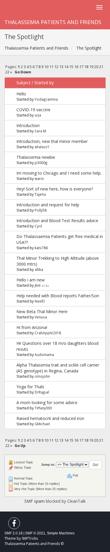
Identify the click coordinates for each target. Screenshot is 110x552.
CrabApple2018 (48, 332)
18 (86, 66)
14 (66, 66)
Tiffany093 (43, 408)
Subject (23, 82)
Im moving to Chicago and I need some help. (58, 173)
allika (39, 269)
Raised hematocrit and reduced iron (50, 418)
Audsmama (44, 354)
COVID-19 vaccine (33, 109)
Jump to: (48, 464)
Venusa (41, 317)
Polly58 (41, 210)
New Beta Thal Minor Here (41, 311)
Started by (44, 82)
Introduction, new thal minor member (52, 141)
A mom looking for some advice (46, 402)
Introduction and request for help (47, 204)
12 (56, 66)
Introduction (28, 125)
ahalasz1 (42, 146)
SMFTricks (30, 538)
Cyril (38, 226)
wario (39, 178)
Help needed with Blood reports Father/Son (57, 295)
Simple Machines (61, 533)
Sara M (40, 131)
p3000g (41, 162)
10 (46, 66)
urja (38, 115)
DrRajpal (42, 392)
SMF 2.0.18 (13, 533)
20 (96, 66)
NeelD (40, 301)
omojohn (42, 376)
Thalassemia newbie (35, 157)
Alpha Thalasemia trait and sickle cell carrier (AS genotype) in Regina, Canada (57, 368)
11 (51, 66)
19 (91, 66)
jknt (37, 285)
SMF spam (34, 501)
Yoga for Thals (30, 386)
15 (71, 66)
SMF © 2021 (35, 533)
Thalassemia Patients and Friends (52, 22)
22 (7, 72)
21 (101, 66)
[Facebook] (14, 524)
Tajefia (40, 194)
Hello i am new (30, 280)
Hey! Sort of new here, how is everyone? (54, 189)
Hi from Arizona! (31, 327)
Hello (21, 94)
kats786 (41, 247)
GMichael (42, 423)
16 (76, 66)
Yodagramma (46, 99)
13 (61, 66)
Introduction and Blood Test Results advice (57, 220)
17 (81, 66)
